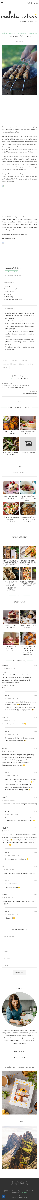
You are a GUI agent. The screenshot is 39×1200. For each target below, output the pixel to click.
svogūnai (30, 364)
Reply (35, 665)
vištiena (5, 367)
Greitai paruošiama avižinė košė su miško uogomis (28, 498)
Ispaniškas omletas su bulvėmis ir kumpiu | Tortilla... (28, 563)
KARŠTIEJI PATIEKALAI (7, 33)
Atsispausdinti (12, 272)
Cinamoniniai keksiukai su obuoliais (11, 649)
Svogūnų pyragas (28, 452)
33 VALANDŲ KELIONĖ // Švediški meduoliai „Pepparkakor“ (11, 563)
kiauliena (14, 360)
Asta (21, 39)
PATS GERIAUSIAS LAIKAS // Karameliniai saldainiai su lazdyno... (11, 586)
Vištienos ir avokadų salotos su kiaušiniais (11, 519)
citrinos (6, 360)
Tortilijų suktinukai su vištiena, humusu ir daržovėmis (28, 584)
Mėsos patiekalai (32, 33)
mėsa (14, 364)
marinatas (6, 364)
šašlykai (21, 364)
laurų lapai (24, 360)
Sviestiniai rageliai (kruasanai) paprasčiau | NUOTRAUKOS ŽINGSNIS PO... (28, 651)
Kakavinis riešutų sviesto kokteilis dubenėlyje (28, 519)
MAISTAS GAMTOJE (21, 33)
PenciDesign (23, 1192)
